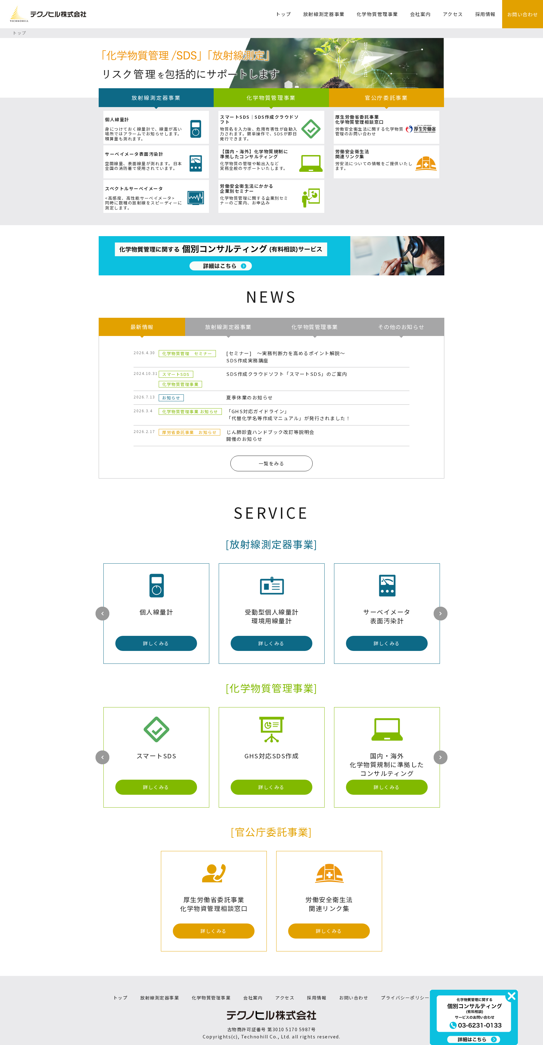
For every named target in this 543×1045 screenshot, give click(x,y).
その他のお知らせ (401, 327)
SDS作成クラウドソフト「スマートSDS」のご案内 (286, 374)
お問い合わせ (522, 14)
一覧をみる (272, 463)
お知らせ (171, 398)
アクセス (453, 14)
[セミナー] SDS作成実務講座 (285, 357)
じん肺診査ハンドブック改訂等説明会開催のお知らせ (270, 435)
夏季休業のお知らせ (249, 397)
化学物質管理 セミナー (187, 353)
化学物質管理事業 (377, 14)
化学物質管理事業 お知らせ (190, 411)
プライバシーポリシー (405, 997)
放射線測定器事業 (324, 14)
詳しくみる (156, 643)
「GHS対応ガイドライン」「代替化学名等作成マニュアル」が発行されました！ (288, 415)
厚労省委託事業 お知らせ (189, 432)
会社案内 (420, 14)
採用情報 (485, 14)
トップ (283, 14)
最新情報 (142, 327)
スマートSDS (176, 374)
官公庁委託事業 (386, 97)
